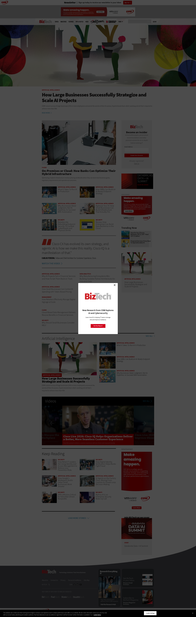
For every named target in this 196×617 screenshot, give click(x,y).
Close (114, 285)
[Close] (192, 613)
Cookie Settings (150, 613)
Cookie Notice (97, 615)
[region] (98, 613)
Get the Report (98, 326)
